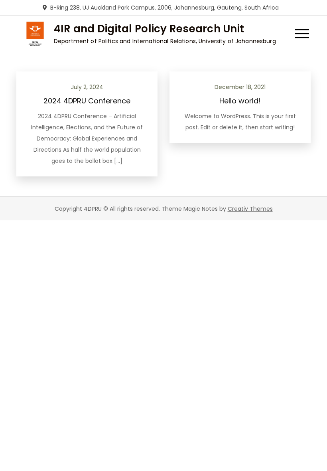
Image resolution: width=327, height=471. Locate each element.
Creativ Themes (250, 209)
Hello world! (240, 101)
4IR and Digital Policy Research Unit (149, 29)
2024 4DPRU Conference (86, 101)
